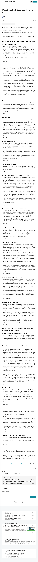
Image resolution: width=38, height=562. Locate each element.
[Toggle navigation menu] (2, 2)
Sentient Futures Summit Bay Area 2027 (12, 556)
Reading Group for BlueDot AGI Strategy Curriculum (15, 550)
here (26, 36)
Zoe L (11, 557)
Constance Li (14, 557)
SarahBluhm (9, 554)
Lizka (33, 481)
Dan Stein (6, 526)
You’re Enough (7, 512)
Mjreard (6, 554)
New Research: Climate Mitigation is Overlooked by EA (15, 525)
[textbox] (19, 493)
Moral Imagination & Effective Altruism (12, 539)
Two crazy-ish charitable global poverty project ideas (15, 532)
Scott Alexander (13, 554)
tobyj (33, 483)
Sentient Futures (7, 557)
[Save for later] (31, 20)
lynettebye (6, 16)
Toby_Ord (6, 540)
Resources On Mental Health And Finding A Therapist (15, 515)
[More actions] (35, 20)
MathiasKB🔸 (7, 533)
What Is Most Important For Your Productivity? (13, 518)
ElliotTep (32, 479)
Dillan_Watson (7, 551)
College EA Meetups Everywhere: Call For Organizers (15, 553)
